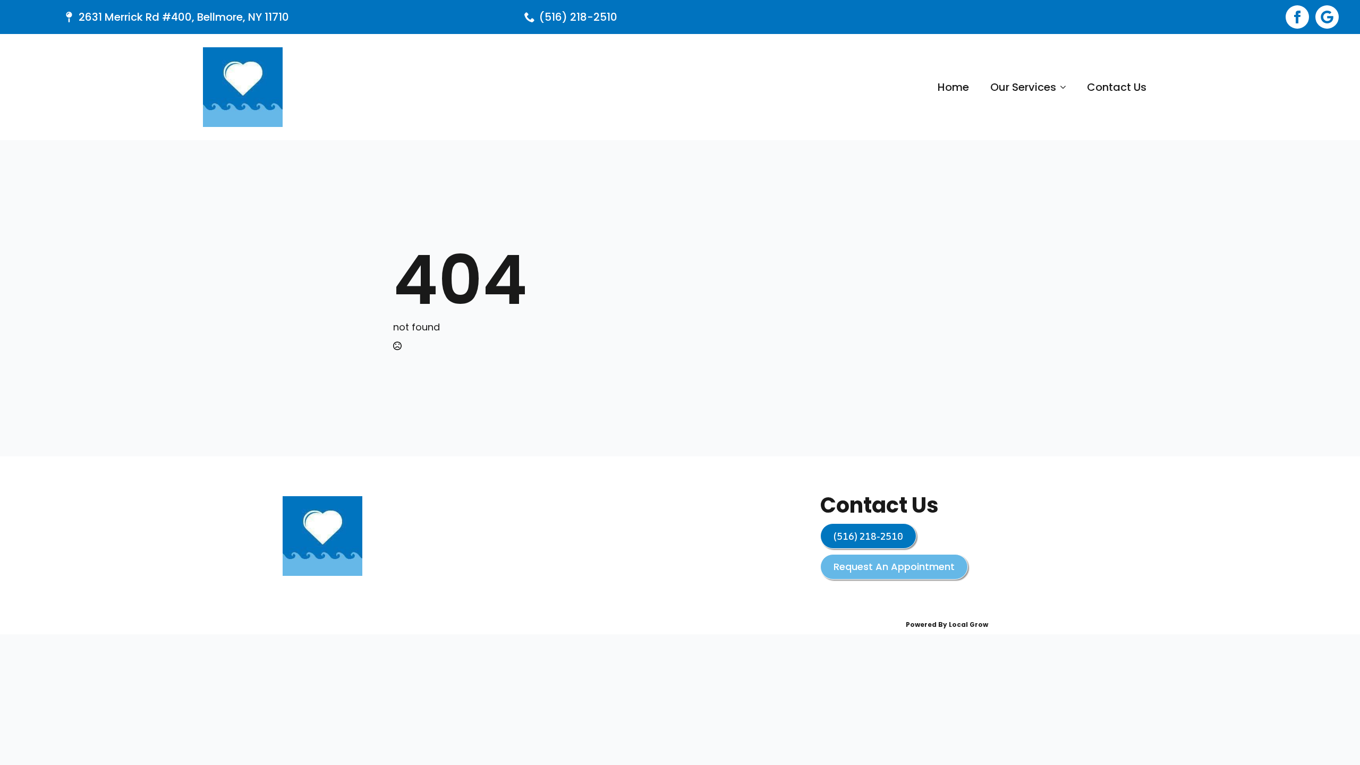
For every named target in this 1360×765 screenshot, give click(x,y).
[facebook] (1297, 17)
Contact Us (1116, 87)
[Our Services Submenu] (1066, 87)
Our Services (1023, 87)
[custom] (1327, 17)
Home (953, 87)
